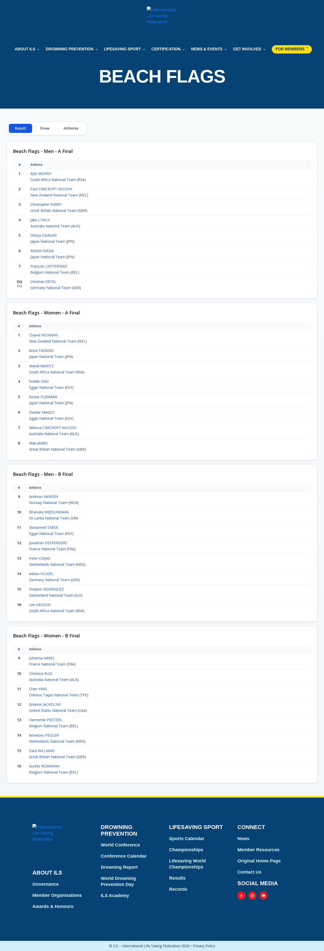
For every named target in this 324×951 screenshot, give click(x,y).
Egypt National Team (47, 387)
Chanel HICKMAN (43, 335)
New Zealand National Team (54, 195)
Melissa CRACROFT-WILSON (52, 427)
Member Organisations (57, 895)
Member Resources (258, 849)
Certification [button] (165, 49)
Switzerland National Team (51, 595)
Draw (44, 128)
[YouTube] (263, 896)
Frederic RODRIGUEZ (46, 589)
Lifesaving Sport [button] (122, 49)
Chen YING (38, 688)
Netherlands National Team (52, 564)
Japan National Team (48, 241)
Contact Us (249, 872)
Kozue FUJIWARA (43, 396)
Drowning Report (119, 867)
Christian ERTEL (43, 281)
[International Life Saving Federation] (162, 22)
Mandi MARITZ (41, 365)
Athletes (71, 128)
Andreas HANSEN (43, 496)
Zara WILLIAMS (42, 750)
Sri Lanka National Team (50, 518)
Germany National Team (51, 287)
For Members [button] (290, 49)
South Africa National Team (53, 179)
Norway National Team (49, 502)
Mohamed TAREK (43, 527)
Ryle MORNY (40, 173)
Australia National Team (50, 226)
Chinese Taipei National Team (54, 695)
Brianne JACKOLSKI (45, 704)
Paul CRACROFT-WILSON (51, 189)
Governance (45, 884)
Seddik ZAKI (39, 381)
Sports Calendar (186, 838)
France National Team (48, 549)
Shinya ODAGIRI (43, 235)
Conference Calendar (124, 856)
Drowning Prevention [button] (69, 49)
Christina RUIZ (40, 673)
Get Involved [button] (247, 49)
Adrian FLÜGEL (41, 573)
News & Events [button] (206, 49)
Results (177, 878)
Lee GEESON (39, 604)
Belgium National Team (50, 272)
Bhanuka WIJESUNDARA (49, 512)
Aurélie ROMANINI (44, 766)
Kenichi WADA (42, 250)
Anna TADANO (41, 350)
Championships (186, 849)
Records (178, 889)
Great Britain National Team (54, 210)
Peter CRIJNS (39, 558)
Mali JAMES (38, 443)
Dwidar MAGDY (42, 412)
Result (20, 128)
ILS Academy (115, 895)
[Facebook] (241, 896)
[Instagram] (252, 896)
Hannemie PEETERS (45, 719)
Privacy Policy (204, 945)
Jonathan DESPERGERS (48, 542)
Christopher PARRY (46, 204)
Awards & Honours (52, 906)
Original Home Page (259, 860)
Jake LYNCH (40, 219)
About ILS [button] (25, 49)
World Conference (120, 844)
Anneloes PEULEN (44, 735)
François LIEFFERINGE (48, 266)
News (243, 838)
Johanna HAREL (42, 658)
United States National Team (53, 710)
